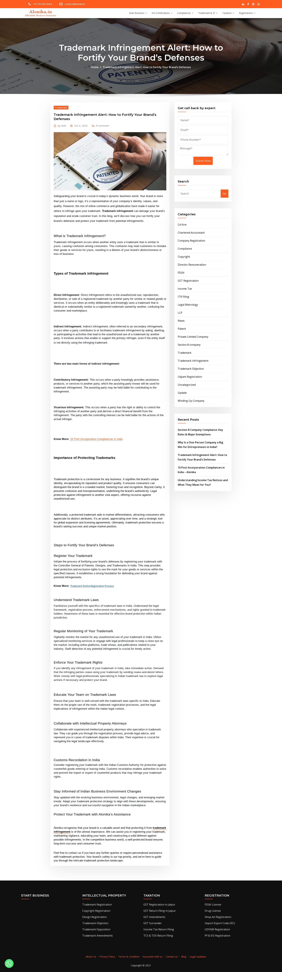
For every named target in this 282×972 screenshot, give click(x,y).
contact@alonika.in (75, 4)
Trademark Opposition (96, 929)
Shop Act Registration (218, 917)
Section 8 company (189, 344)
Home (95, 67)
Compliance (185, 248)
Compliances (184, 13)
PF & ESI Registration (217, 935)
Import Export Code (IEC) (220, 923)
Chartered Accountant (191, 232)
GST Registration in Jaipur (159, 904)
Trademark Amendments (97, 935)
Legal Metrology (188, 304)
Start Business (136, 13)
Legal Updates (198, 956)
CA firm (182, 224)
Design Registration (94, 917)
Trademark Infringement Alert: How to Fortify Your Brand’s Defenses (147, 67)
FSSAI (181, 272)
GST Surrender (152, 923)
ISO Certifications (161, 13)
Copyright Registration (96, 911)
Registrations (246, 13)
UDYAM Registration (217, 929)
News (181, 320)
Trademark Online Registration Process (92, 586)
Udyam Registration (190, 377)
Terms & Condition (128, 956)
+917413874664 (42, 4)
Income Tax (185, 288)
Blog (183, 956)
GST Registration (188, 280)
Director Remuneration (192, 264)
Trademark (61, 107)
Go (224, 193)
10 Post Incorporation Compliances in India (96, 439)
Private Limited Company (193, 336)
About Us (91, 956)
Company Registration (191, 240)
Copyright (184, 256)
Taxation (227, 13)
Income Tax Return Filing (158, 929)
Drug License (213, 911)
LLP (180, 312)
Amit (62, 125)
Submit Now (203, 161)
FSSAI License (213, 904)
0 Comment (102, 125)
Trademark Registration (97, 904)
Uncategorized (187, 385)
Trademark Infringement (193, 360)
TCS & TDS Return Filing (158, 935)
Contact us (172, 956)
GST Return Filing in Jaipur (159, 911)
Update (182, 393)
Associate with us (152, 956)
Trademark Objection (191, 369)
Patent (182, 328)
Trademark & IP (206, 13)
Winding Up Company (191, 401)
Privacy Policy (107, 956)
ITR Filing (183, 296)
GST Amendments (154, 917)
